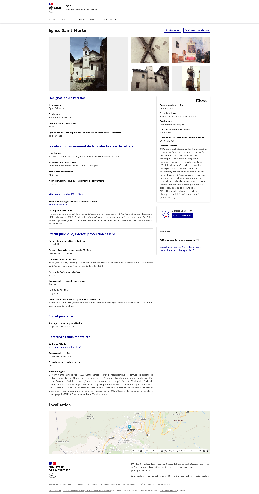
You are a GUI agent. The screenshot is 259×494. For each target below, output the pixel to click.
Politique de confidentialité (73, 490)
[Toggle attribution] (207, 450)
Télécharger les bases (111, 484)
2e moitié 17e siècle (59, 204)
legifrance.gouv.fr (181, 476)
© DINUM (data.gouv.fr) (151, 451)
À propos (93, 484)
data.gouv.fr (201, 476)
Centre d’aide (149, 484)
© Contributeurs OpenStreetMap (191, 451)
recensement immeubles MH (63, 347)
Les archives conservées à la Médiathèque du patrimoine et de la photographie (180, 249)
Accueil (52, 19)
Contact (80, 484)
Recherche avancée (88, 19)
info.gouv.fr (136, 476)
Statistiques (130, 484)
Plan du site (165, 484)
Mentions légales (55, 490)
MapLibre (135, 451)
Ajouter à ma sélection (198, 30)
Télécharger (174, 30)
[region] (129, 432)
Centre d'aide (110, 19)
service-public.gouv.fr (158, 476)
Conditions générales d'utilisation (98, 490)
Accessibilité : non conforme (60, 484)
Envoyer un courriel (182, 215)
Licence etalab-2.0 (167, 490)
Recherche (67, 19)
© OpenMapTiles (169, 451)
